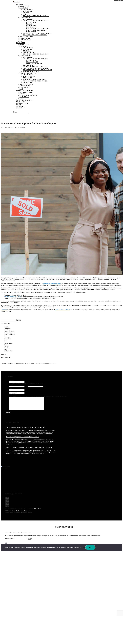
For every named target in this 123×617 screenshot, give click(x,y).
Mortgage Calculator (37, 28)
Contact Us (118, 1)
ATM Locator (8, 510)
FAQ (21, 41)
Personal (21, 5)
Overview (24, 6)
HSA (25, 14)
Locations (94, 1)
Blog (107, 1)
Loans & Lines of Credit (35, 59)
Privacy (14, 510)
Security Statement (26, 510)
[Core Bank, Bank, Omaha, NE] (5, 484)
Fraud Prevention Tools (36, 81)
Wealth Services (24, 90)
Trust (22, 94)
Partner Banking (25, 100)
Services (7, 538)
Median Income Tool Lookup (13, 296)
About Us (101, 1)
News (5, 340)
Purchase (31, 25)
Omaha (6, 342)
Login (119, 0)
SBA (5, 349)
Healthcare (7, 337)
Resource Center (28, 95)
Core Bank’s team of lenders (62, 309)
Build (29, 24)
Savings (27, 13)
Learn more (4, 309)
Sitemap (30, 512)
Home (88, 1)
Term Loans (32, 62)
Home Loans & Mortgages (36, 20)
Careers (112, 1)
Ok (90, 547)
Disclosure (18, 510)
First (26, 386)
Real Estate (7, 348)
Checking (27, 11)
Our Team (31, 32)
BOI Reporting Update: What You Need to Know (22, 437)
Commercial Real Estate (35, 67)
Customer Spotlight (9, 331)
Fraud (5, 335)
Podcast (6, 346)
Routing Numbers (36, 508)
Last (44, 386)
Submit (8, 412)
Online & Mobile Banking (36, 16)
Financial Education (9, 334)
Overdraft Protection (35, 35)
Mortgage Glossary (36, 30)
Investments (25, 92)
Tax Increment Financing (36, 68)
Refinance (31, 27)
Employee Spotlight (9, 332)
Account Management (34, 79)
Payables (27, 78)
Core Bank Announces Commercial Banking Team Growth (25, 427)
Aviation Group (31, 71)
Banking (23, 8)
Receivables (29, 76)
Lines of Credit (34, 63)
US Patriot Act (24, 512)
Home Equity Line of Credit (37, 33)
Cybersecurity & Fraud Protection (12, 512)
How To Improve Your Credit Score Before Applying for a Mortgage (29, 447)
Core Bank (16, 127)
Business (20, 43)
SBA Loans (28, 65)
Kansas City (7, 339)
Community (25, 40)
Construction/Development (37, 70)
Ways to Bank (26, 36)
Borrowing (25, 17)
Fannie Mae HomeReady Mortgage (52, 283)
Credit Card (29, 52)
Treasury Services (29, 73)
